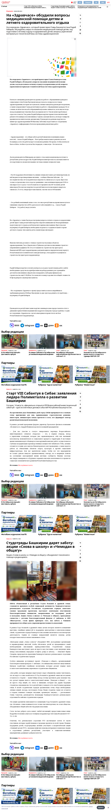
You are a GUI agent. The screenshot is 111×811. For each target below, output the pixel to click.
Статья (4, 6)
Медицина (9, 11)
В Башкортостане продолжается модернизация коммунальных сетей (89, 6)
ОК (96, 2)
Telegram (88, 2)
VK (80, 2)
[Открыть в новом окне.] (14, 325)
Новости (9, 389)
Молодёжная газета (25, 465)
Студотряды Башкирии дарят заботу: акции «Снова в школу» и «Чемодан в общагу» (63, 6)
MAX (102, 2)
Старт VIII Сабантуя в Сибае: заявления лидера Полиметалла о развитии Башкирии (35, 6)
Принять (100, 807)
